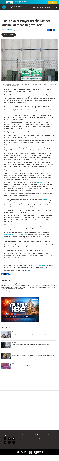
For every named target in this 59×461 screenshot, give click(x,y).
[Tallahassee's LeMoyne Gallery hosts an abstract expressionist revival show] (6, 366)
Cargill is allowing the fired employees (15, 234)
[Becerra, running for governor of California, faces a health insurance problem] (6, 334)
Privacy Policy (37, 438)
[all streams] (57, 7)
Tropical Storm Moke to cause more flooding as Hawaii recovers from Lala (30, 344)
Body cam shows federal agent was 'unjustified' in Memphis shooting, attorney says (33, 355)
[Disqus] (29, 410)
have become (39, 182)
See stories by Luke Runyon (9, 291)
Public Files (48, 434)
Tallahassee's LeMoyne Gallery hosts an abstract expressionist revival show (31, 366)
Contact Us (36, 434)
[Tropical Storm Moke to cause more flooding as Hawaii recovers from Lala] (6, 345)
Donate (53, 2)
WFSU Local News (15, 363)
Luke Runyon (10, 29)
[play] (4, 7)
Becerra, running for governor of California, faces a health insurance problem (31, 334)
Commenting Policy (50, 438)
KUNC (29, 270)
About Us (24, 434)
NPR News (14, 331)
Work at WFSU (25, 438)
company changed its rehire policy (24, 95)
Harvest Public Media (39, 265)
